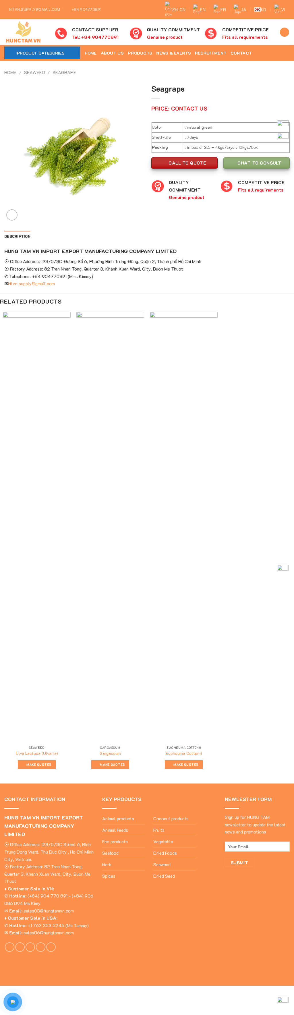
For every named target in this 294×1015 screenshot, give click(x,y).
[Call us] (40, 947)
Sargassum (110, 753)
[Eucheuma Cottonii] (184, 527)
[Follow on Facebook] (263, 52)
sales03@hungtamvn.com (49, 911)
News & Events (173, 53)
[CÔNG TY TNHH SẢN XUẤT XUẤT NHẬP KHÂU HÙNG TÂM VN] (25, 32)
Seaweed (34, 72)
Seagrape (64, 72)
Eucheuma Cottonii (184, 753)
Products (140, 53)
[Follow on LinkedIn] (51, 947)
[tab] (17, 236)
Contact (241, 53)
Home (91, 53)
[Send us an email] (30, 947)
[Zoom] (12, 215)
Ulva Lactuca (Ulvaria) (37, 753)
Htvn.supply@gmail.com (31, 283)
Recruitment (211, 53)
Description (17, 236)
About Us (112, 53)
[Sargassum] (110, 527)
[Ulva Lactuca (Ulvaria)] (37, 527)
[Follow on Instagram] (271, 52)
